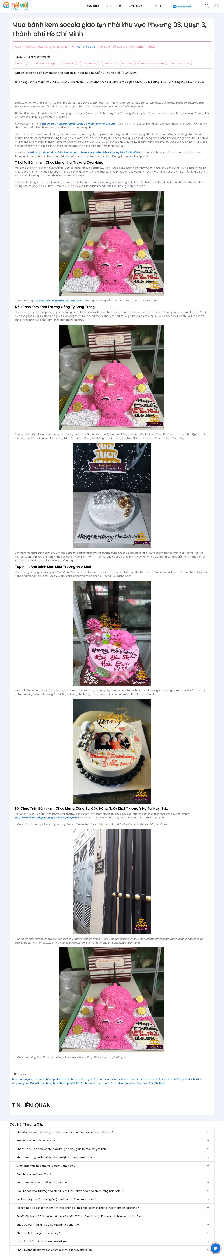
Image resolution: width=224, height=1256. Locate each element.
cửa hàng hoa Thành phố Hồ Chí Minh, (64, 1083)
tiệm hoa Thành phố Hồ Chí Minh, (182, 1079)
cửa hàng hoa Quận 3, (25, 1083)
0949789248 (86, 47)
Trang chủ (91, 6)
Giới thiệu (114, 6)
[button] (141, 6)
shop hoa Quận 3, (85, 1079)
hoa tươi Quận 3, (22, 1079)
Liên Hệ (157, 6)
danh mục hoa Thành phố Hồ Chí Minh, (142, 1083)
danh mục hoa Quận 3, (103, 1083)
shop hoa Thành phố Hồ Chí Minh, (117, 1079)
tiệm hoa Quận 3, (150, 1079)
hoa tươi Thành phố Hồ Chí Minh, (53, 1079)
